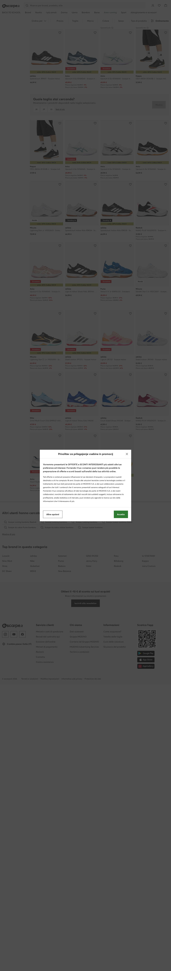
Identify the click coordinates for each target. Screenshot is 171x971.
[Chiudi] (127, 454)
